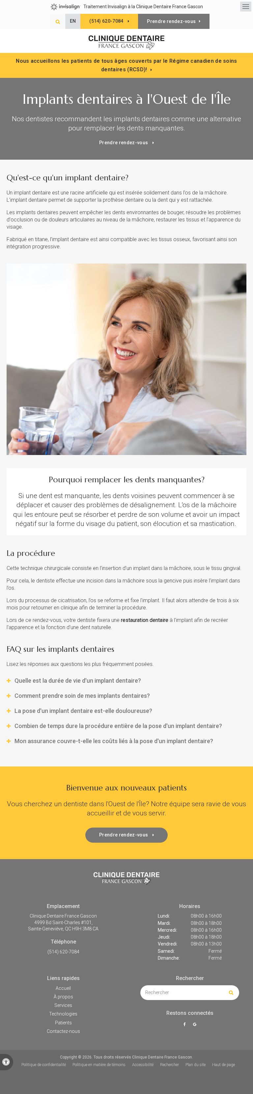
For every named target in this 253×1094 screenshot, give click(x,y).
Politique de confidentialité (43, 1064)
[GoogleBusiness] (194, 1024)
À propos (63, 996)
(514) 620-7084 (63, 951)
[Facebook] (185, 1024)
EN (73, 21)
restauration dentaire (144, 620)
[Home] (126, 42)
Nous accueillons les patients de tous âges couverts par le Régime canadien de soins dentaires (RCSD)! (126, 65)
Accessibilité (143, 1064)
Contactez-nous (63, 1031)
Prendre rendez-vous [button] (171, 21)
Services (63, 1005)
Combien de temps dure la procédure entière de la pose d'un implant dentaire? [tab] (118, 725)
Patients (63, 1022)
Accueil (63, 988)
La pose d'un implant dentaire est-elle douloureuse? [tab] (83, 710)
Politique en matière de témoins (99, 1064)
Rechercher (169, 1064)
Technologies (63, 1013)
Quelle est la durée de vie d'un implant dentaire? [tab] (77, 680)
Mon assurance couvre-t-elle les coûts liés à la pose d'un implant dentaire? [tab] (113, 741)
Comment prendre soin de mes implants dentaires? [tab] (82, 695)
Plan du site (195, 1064)
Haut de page (223, 1064)
